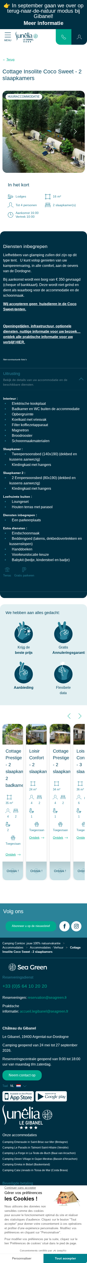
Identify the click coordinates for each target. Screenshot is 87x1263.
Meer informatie (43, 23)
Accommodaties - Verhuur (46, 947)
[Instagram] (76, 926)
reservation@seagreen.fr (47, 997)
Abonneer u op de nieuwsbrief (31, 926)
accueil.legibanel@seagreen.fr (44, 1011)
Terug (10, 59)
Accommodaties (12, 947)
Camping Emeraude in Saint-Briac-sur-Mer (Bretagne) (35, 1142)
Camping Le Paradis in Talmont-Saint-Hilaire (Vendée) (35, 1147)
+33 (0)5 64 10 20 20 (24, 986)
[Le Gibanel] (27, 36)
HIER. (20, 342)
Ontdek (11, 854)
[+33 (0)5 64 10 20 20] (63, 36)
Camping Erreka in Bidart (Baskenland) (26, 1164)
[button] (79, 36)
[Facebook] (64, 926)
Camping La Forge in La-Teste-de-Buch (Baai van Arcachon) (39, 1153)
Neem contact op (22, 1075)
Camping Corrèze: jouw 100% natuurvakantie (31, 943)
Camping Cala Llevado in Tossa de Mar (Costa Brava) (35, 1170)
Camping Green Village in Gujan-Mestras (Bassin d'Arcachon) (39, 1158)
